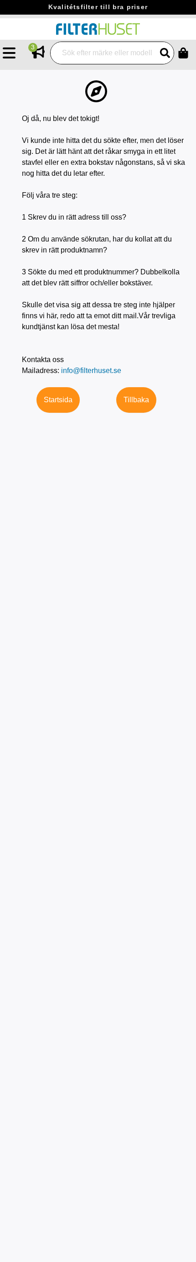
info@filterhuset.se (91, 370)
